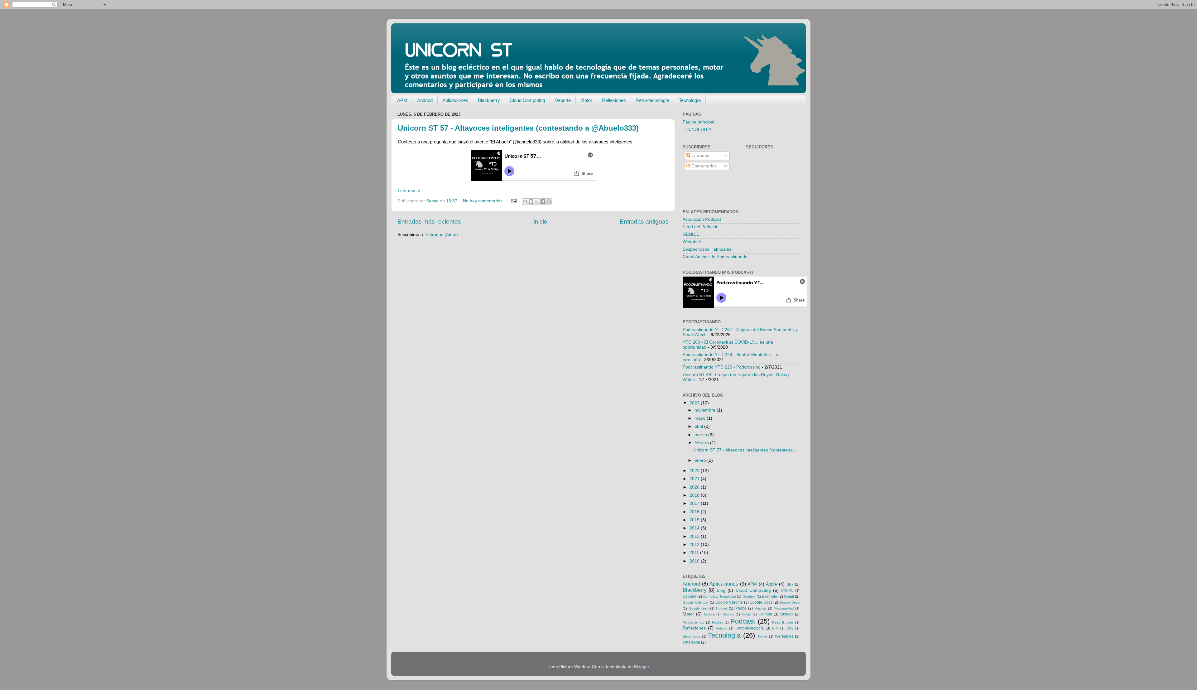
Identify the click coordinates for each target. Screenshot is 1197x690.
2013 (695, 536)
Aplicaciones (455, 100)
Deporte (563, 100)
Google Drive (789, 602)
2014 (695, 528)
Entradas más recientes (429, 221)
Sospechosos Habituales (707, 249)
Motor (586, 100)
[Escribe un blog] (531, 201)
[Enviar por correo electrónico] (525, 201)
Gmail (789, 596)
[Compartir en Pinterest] (549, 201)
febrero (702, 443)
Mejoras (760, 608)
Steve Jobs (691, 636)
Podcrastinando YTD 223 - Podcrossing (722, 367)
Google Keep (699, 608)
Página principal (698, 122)
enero (701, 460)
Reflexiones (614, 100)
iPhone (740, 608)
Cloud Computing (527, 100)
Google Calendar (696, 602)
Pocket (717, 622)
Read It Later (782, 622)
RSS (789, 628)
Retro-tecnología (652, 100)
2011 (695, 552)
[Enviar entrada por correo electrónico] (513, 201)
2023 (695, 403)
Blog (721, 590)
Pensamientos (693, 622)
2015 (695, 520)
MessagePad (784, 608)
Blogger (641, 666)
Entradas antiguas (644, 221)
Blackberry (489, 100)
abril (699, 426)
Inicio (540, 221)
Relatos (721, 628)
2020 (695, 487)
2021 (695, 478)
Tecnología (690, 100)
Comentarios (703, 166)
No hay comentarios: (484, 201)
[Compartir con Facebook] (543, 201)
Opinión (765, 614)
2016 (695, 511)
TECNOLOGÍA (697, 129)
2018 (695, 495)
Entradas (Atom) (441, 234)
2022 (695, 470)
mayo (701, 418)
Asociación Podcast (702, 219)
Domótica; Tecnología (719, 596)
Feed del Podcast (700, 226)
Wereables (784, 636)
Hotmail (721, 608)
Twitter (762, 636)
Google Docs (761, 602)
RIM (775, 628)
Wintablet (692, 241)
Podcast (742, 621)
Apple (771, 584)
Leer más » (409, 190)
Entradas (699, 155)
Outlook (786, 614)
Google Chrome (729, 602)
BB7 (790, 584)
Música (709, 614)
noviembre (706, 410)
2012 (695, 544)
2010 (695, 561)
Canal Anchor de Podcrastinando (715, 256)
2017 (695, 503)
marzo (701, 434)
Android (425, 100)
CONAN (787, 590)
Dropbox (749, 596)
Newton (728, 614)
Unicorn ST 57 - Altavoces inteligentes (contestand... (744, 450)
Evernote (769, 596)
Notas (746, 614)
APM (402, 100)
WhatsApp (691, 642)
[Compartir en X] (537, 201)
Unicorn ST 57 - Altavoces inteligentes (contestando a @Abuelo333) (518, 128)
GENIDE (691, 234)
